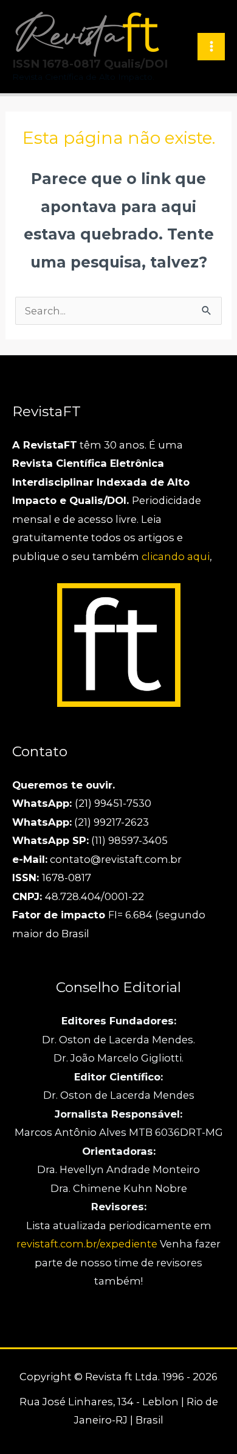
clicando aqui (176, 556)
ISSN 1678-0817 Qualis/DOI (90, 64)
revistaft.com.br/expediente (88, 1244)
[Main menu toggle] (211, 46)
